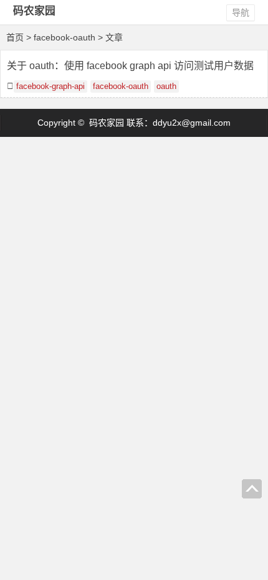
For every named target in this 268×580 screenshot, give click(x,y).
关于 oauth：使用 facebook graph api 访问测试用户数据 (130, 65)
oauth (166, 86)
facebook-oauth (120, 86)
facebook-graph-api (50, 86)
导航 (240, 12)
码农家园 (34, 11)
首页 (15, 37)
